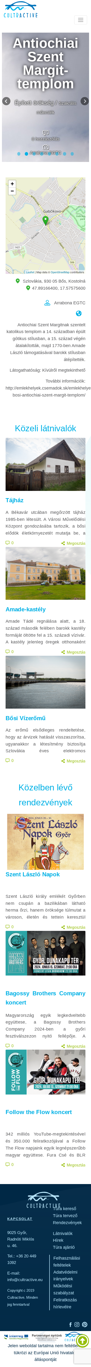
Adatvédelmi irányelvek (65, 1276)
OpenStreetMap (60, 272)
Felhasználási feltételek (66, 1262)
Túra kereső (64, 1208)
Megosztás (76, 543)
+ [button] (12, 184)
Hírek (58, 1240)
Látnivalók (63, 1233)
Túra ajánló (64, 1247)
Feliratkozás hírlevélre (65, 1303)
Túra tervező (65, 1215)
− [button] (12, 191)
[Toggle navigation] (80, 19)
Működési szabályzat (63, 1289)
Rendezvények (67, 1222)
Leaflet (30, 272)
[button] (6, 101)
